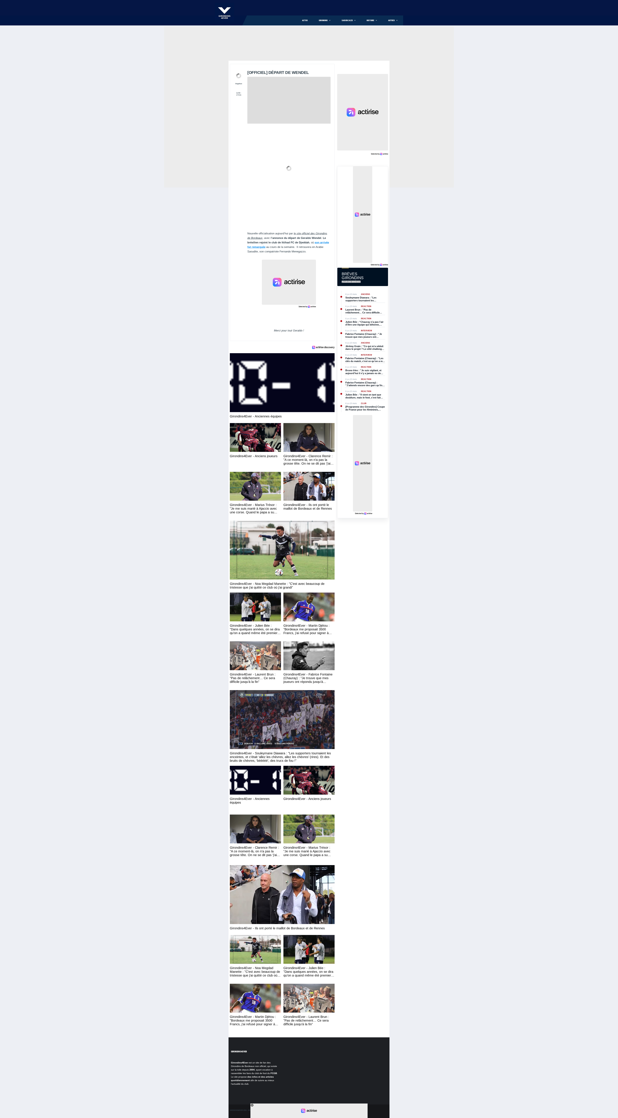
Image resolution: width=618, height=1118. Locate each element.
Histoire (370, 20)
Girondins (323, 20)
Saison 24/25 (347, 20)
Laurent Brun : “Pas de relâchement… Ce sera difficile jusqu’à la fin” (362, 311)
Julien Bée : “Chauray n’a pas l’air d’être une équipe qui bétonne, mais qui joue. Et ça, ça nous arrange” (364, 323)
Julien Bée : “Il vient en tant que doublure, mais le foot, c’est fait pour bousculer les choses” (363, 396)
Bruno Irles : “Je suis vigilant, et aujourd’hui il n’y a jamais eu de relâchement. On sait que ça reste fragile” (364, 372)
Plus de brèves (351, 282)
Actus (305, 20)
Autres (391, 20)
